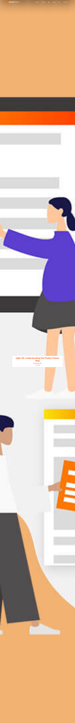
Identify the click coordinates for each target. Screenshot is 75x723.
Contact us (66, 2)
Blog (49, 2)
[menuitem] (37, 2)
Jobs (59, 2)
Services (37, 2)
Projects (43, 2)
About (54, 2)
